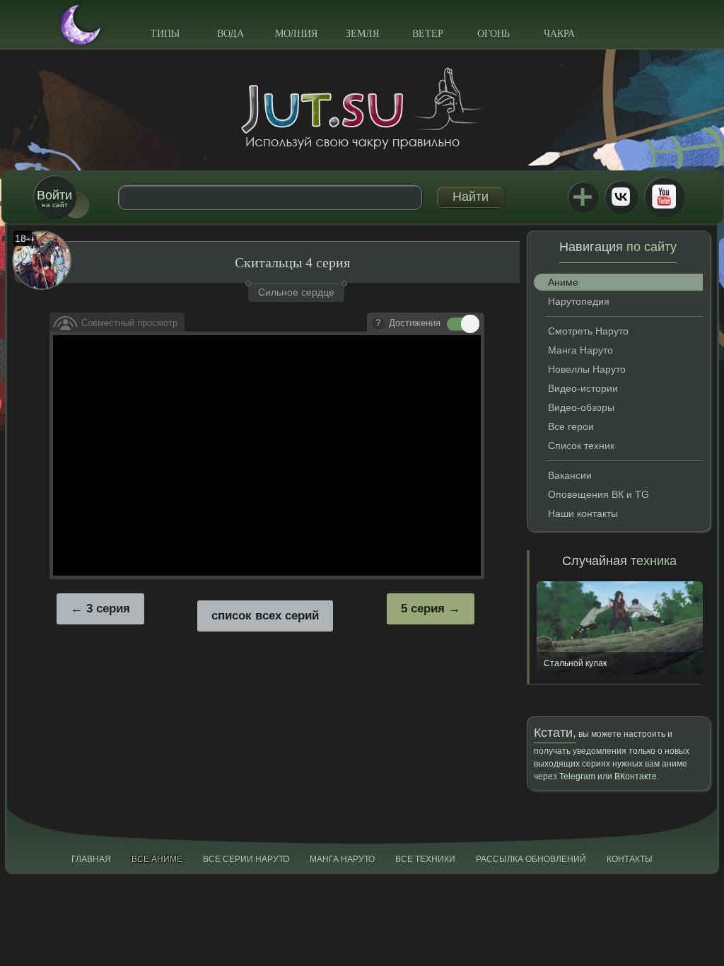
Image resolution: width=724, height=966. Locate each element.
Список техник (581, 445)
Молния (296, 33)
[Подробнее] (378, 324)
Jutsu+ (582, 196)
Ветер (427, 33)
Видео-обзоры (581, 407)
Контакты (630, 859)
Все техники (425, 859)
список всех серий (265, 615)
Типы (165, 33)
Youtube (664, 196)
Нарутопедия (578, 301)
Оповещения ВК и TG (598, 494)
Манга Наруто (580, 350)
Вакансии (570, 475)
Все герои (571, 426)
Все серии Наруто (246, 859)
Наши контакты (583, 513)
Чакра (559, 33)
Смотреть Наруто (588, 331)
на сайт (54, 198)
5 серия (423, 608)
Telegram (577, 776)
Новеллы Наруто (587, 369)
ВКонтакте (621, 196)
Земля (362, 33)
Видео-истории (583, 388)
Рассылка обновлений (531, 859)
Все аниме (157, 859)
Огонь (493, 33)
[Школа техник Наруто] (362, 108)
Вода (230, 33)
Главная (91, 859)
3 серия (108, 608)
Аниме (563, 282)
